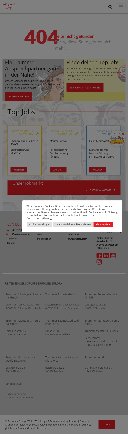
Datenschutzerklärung (39, 218)
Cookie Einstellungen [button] (39, 224)
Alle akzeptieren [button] (103, 224)
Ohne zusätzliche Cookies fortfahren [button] (73, 224)
